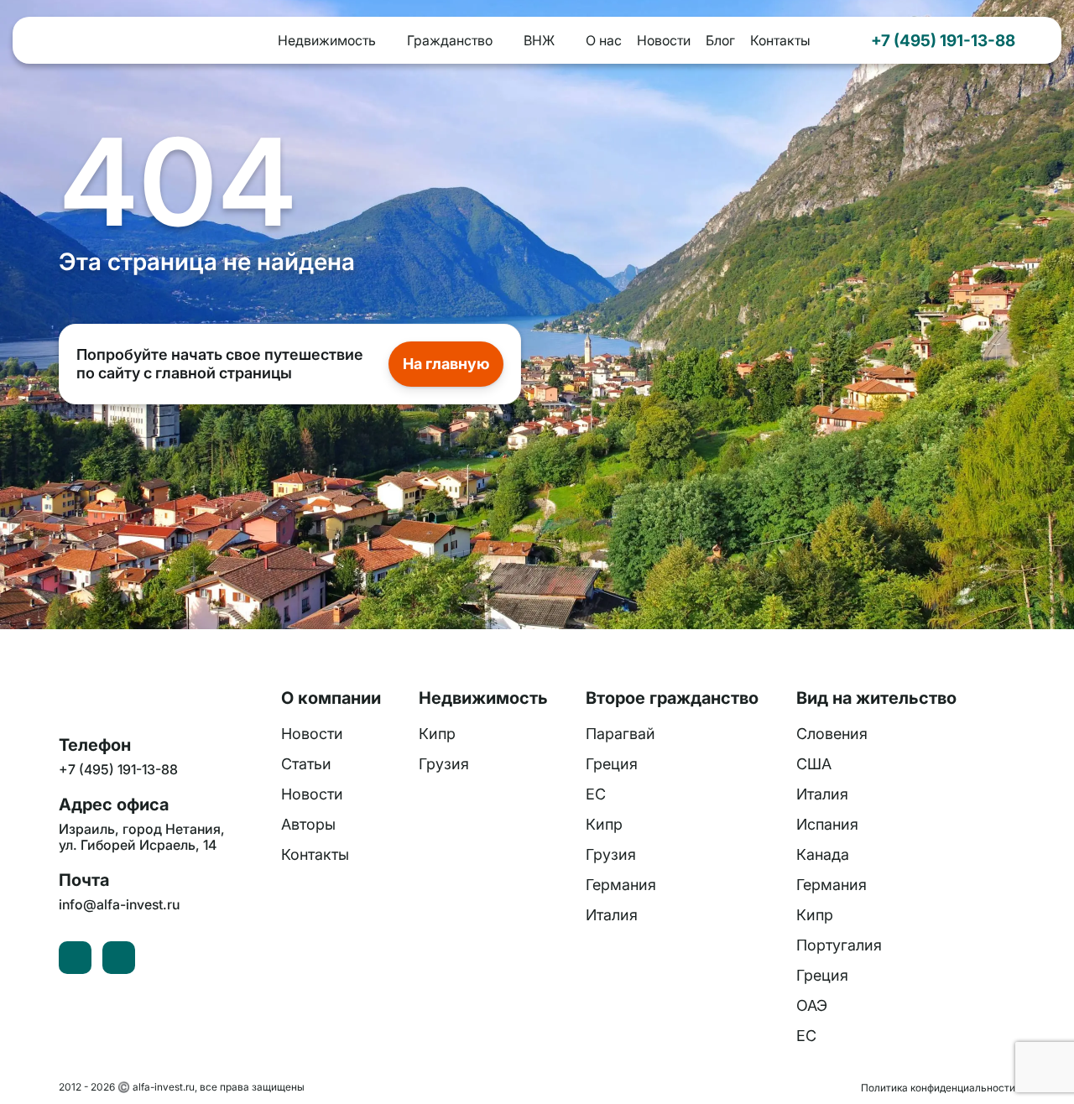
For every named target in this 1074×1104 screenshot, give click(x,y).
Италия (612, 915)
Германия (621, 884)
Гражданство (450, 40)
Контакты (780, 40)
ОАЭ (811, 1005)
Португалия (839, 945)
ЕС (596, 794)
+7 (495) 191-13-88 (943, 40)
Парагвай (620, 733)
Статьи (306, 764)
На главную (446, 363)
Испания (827, 824)
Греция (612, 764)
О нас (604, 40)
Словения (832, 733)
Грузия (444, 764)
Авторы (308, 824)
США (814, 764)
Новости (664, 40)
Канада (822, 854)
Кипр (437, 733)
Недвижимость (327, 40)
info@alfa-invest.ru (119, 905)
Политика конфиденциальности (938, 1087)
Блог (720, 40)
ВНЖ (539, 40)
